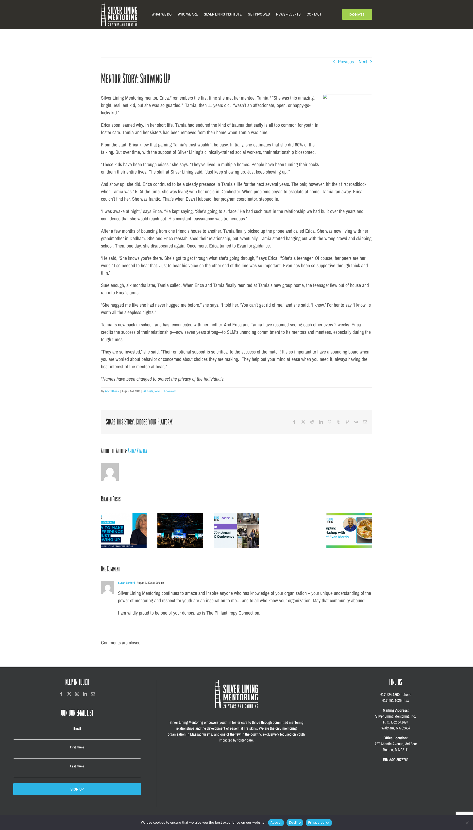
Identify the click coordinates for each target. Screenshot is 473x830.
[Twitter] (69, 694)
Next (363, 61)
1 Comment (170, 391)
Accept (276, 822)
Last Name (77, 766)
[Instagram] (77, 694)
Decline (295, 822)
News (157, 391)
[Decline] (466, 822)
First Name (77, 747)
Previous (346, 61)
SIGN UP (77, 789)
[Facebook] (61, 694)
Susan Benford (126, 583)
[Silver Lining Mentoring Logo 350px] (119, 4)
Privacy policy (319, 822)
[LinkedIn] (85, 694)
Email (77, 728)
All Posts (148, 391)
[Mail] (93, 694)
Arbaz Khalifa (111, 391)
